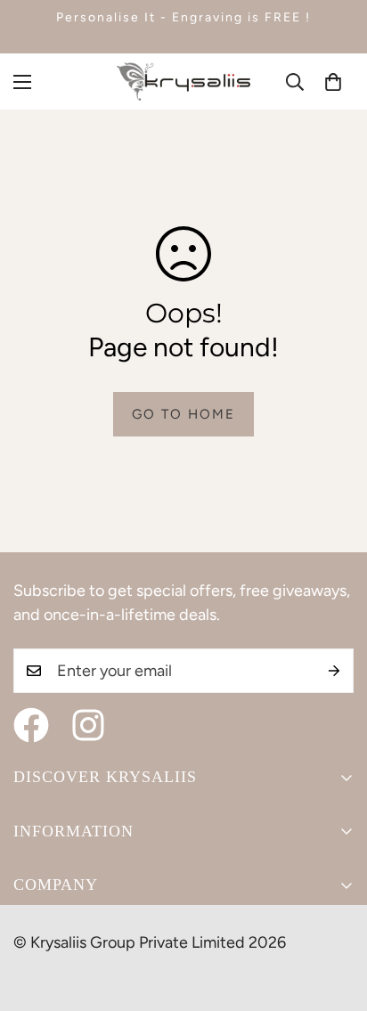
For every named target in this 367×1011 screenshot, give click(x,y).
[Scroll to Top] (335, 916)
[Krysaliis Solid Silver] (183, 81)
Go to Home (183, 414)
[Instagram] (88, 725)
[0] (333, 81)
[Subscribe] (334, 670)
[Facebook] (31, 725)
